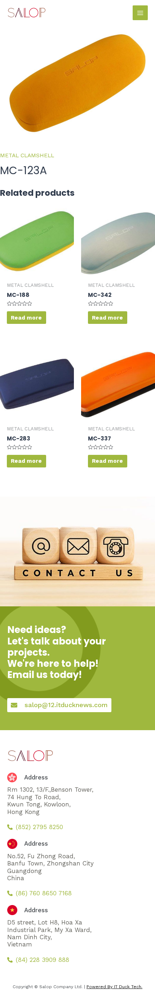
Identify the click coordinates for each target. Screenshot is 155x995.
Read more (26, 318)
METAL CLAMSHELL (27, 155)
